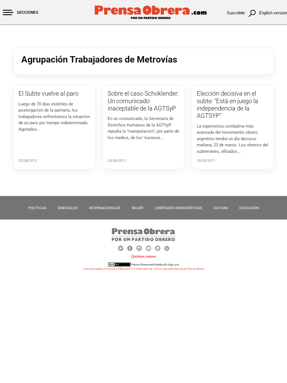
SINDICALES (67, 208)
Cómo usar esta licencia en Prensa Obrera (179, 268)
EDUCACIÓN (249, 208)
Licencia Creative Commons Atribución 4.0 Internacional (117, 268)
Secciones (27, 12)
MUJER (137, 208)
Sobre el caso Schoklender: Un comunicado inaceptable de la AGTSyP (143, 101)
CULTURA (220, 208)
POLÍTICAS (37, 208)
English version (273, 12)
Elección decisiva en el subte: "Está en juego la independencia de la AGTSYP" (227, 104)
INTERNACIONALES (105, 208)
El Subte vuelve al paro (48, 93)
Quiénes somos (143, 256)
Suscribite (236, 12)
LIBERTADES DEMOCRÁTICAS (178, 208)
